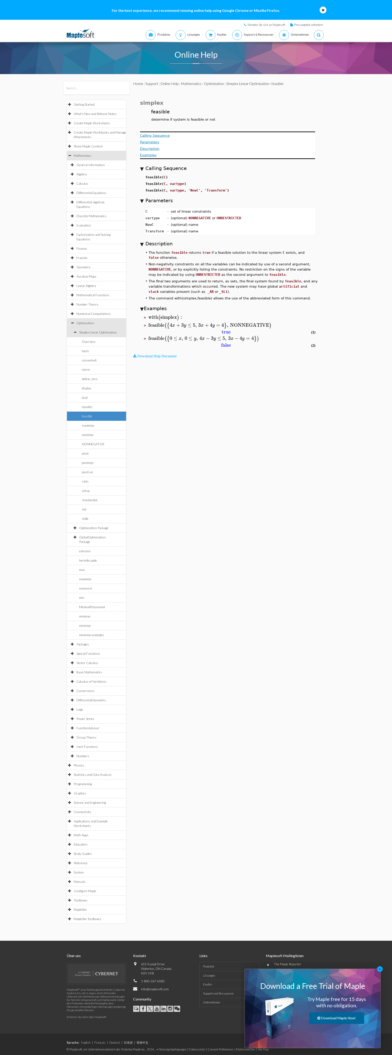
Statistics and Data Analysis (93, 774)
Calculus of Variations (91, 681)
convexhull (89, 360)
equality (87, 407)
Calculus (82, 183)
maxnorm (85, 588)
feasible (87, 416)
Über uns (74, 955)
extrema (84, 551)
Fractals (82, 258)
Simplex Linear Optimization (98, 332)
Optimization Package (93, 528)
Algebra (81, 174)
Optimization (85, 323)
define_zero (90, 379)
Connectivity (82, 812)
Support (151, 83)
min (81, 598)
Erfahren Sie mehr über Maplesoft (86, 1017)
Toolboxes (81, 900)
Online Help (169, 83)
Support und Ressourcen (218, 993)
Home (138, 83)
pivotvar (87, 472)
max (82, 570)
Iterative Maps (86, 276)
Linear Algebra (86, 286)
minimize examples (91, 635)
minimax (84, 616)
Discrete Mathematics (91, 216)
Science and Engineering (90, 802)
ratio (85, 481)
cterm (86, 369)
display (86, 388)
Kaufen (207, 984)
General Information (90, 165)
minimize (88, 435)
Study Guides (83, 854)
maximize (88, 425)
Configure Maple (85, 891)
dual (85, 397)
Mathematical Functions (92, 295)
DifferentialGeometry (91, 700)
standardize (90, 500)
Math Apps (81, 835)
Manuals (80, 881)
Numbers (82, 756)
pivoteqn (88, 463)
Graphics (80, 793)
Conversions (85, 691)
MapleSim (80, 909)
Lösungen (209, 975)
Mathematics (82, 155)
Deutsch (114, 1042)
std (84, 509)
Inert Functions (87, 747)
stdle (85, 518)
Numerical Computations (93, 314)
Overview (88, 341)
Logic (79, 709)
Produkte (208, 966)
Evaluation (83, 225)
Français (99, 1042)
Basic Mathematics (89, 672)
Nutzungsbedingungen (172, 1049)
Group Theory (86, 737)
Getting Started (84, 104)
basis (85, 351)
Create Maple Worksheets (92, 123)
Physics (79, 765)
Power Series (85, 719)
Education (80, 844)
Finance (81, 248)
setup (86, 491)
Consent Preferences (221, 1049)
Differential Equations (91, 193)
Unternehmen (211, 1002)
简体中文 (142, 1042)
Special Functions (88, 653)
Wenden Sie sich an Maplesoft (266, 25)
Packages (82, 644)
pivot (85, 453)
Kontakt (139, 955)
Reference (81, 863)
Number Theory (87, 304)
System (79, 872)
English (86, 1042)
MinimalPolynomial (92, 607)
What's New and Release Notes (95, 114)
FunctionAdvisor (87, 728)
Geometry (83, 267)
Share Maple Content (88, 146)
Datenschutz (197, 1049)
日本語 (128, 1042)
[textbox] (165, 317)
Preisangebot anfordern (308, 25)
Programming (83, 784)
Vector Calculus (87, 663)
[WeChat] (177, 1009)
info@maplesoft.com (155, 989)
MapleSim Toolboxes (87, 919)
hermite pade (88, 560)
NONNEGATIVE (93, 444)
